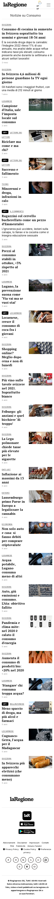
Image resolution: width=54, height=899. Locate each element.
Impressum (34, 843)
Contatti (45, 843)
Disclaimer (22, 843)
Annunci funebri (34, 846)
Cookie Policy (29, 849)
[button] (8, 860)
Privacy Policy (12, 849)
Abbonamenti (9, 843)
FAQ (12, 846)
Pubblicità (20, 846)
